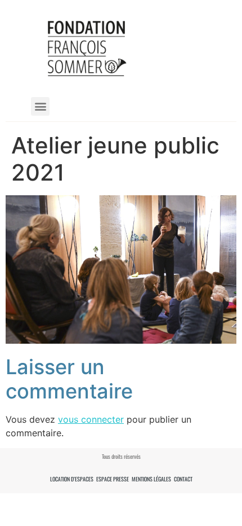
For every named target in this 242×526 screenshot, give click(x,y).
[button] (40, 106)
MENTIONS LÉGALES (151, 479)
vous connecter (91, 419)
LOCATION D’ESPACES (71, 479)
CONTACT (183, 479)
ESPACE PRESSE (112, 479)
